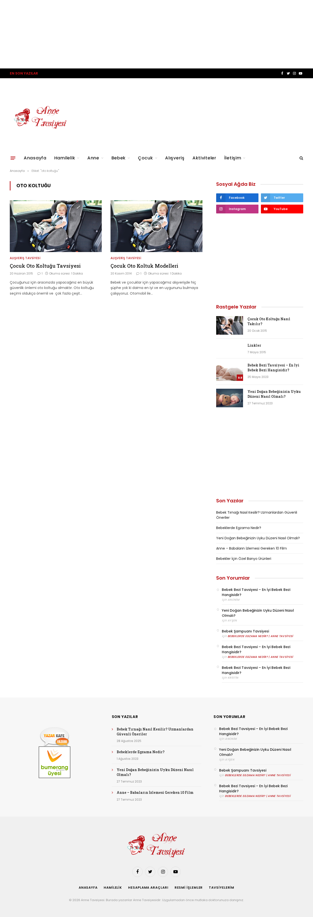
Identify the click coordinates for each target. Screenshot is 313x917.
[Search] (301, 158)
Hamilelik (64, 158)
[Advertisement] (146, 34)
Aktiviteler (204, 158)
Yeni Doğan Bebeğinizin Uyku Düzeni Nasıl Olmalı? (274, 394)
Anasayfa (35, 158)
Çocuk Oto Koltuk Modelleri (144, 266)
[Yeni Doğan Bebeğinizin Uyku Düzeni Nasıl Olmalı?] (229, 398)
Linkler (254, 345)
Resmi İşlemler (189, 887)
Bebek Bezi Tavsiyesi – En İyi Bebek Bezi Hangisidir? (273, 367)
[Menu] (13, 158)
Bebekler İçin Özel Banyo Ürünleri (243, 558)
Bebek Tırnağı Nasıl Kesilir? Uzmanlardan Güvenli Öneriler (155, 731)
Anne (93, 158)
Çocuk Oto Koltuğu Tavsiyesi (45, 266)
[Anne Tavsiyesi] (41, 117)
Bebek (119, 158)
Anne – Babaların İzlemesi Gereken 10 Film (251, 548)
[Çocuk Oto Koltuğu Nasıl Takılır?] (229, 325)
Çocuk (145, 158)
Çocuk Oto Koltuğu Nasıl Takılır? (268, 321)
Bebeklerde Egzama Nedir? (68, 73)
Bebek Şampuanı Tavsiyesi (245, 631)
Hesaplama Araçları (148, 887)
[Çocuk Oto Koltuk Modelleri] (156, 226)
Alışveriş (174, 158)
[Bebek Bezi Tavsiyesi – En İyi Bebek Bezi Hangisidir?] (229, 371)
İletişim (232, 158)
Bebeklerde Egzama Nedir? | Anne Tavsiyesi (260, 636)
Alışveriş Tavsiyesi (25, 258)
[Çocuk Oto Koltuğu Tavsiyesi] (56, 226)
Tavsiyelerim (221, 887)
